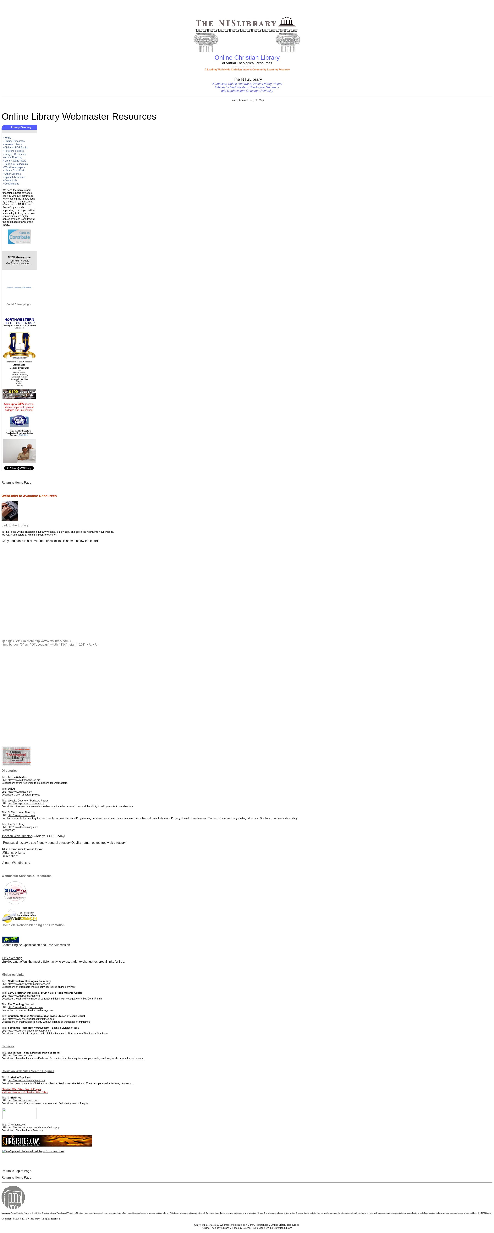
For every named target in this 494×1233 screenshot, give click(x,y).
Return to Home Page (16, 482)
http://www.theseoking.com (23, 827)
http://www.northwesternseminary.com (29, 984)
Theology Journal (241, 1227)
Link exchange (12, 958)
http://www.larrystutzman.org (24, 995)
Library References (258, 1224)
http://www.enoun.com (20, 1055)
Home (233, 100)
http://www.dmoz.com (20, 791)
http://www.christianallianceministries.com (31, 1018)
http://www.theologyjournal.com (25, 1007)
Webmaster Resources (232, 1224)
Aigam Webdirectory (16, 862)
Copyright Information (206, 1224)
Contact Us (245, 100)
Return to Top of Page (16, 1171)
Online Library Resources (285, 1224)
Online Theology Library (215, 1227)
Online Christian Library (279, 1227)
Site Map (259, 100)
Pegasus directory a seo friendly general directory (36, 842)
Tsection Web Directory (17, 836)
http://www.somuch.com (21, 815)
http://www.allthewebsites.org (24, 780)
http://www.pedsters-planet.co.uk (26, 803)
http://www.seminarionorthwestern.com (29, 1030)
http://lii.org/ (17, 852)
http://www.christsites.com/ (23, 1100)
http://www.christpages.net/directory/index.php (33, 1127)
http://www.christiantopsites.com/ (26, 1080)
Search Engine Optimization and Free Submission (36, 945)
